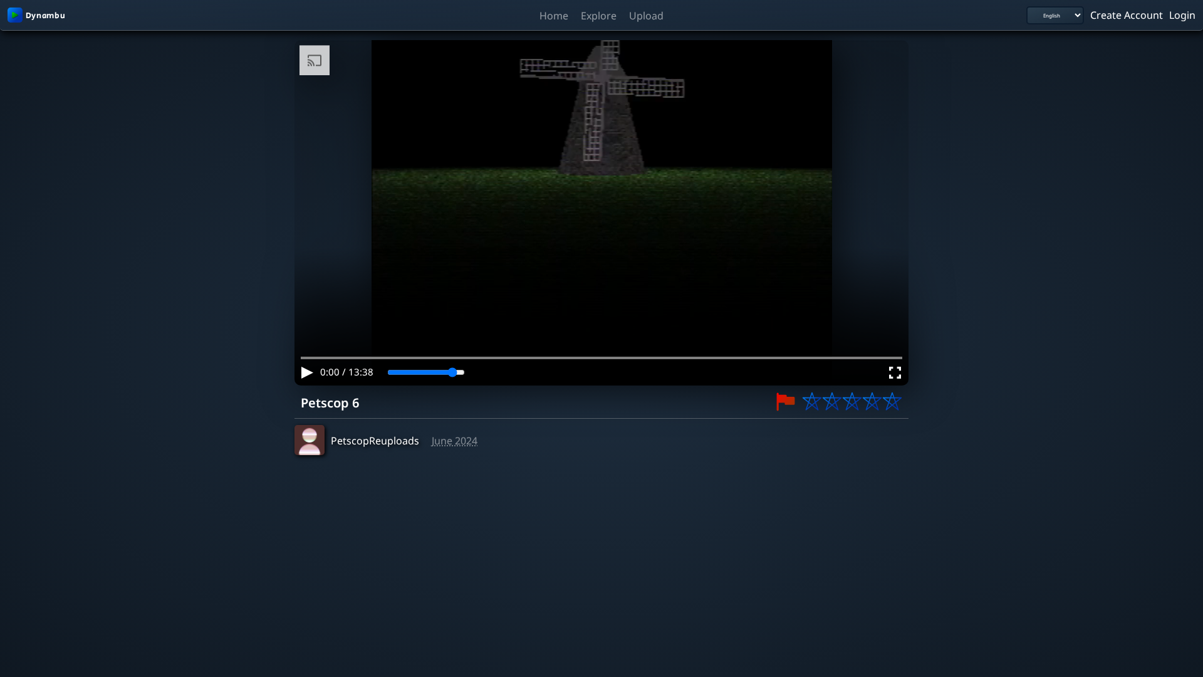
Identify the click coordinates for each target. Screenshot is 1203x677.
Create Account (1126, 14)
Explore (599, 15)
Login (1182, 14)
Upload (646, 15)
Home (553, 15)
